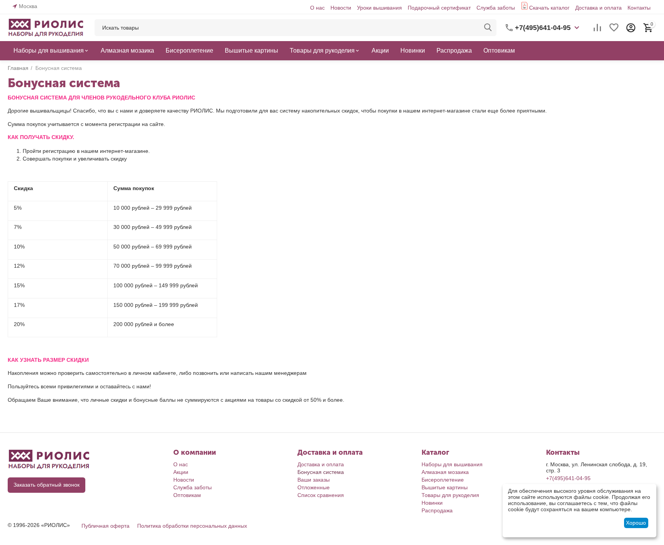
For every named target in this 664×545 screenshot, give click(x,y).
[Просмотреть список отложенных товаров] (614, 27)
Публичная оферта (105, 526)
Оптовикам (187, 495)
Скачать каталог (549, 8)
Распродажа (437, 510)
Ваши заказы (313, 480)
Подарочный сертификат (439, 8)
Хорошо (636, 523)
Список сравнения (320, 495)
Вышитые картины (445, 487)
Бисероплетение (443, 480)
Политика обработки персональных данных (192, 526)
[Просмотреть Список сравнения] (597, 27)
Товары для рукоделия (450, 495)
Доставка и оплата (598, 8)
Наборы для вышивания (452, 464)
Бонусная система (320, 472)
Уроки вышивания (379, 8)
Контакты (639, 8)
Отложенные (313, 487)
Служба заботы (495, 8)
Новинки (432, 503)
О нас (317, 8)
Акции (180, 472)
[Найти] (488, 27)
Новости (340, 8)
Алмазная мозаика (445, 472)
